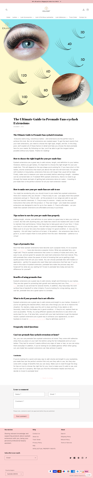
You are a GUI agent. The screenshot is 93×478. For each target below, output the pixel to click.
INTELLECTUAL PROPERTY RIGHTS (44, 448)
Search (63, 433)
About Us (36, 436)
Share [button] (17, 131)
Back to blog (48, 378)
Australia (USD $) (12, 474)
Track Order (37, 439)
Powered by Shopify (83, 475)
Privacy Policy (37, 442)
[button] (7, 10)
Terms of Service (66, 442)
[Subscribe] (35, 458)
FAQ (34, 445)
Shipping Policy (66, 436)
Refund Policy (65, 439)
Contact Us (36, 433)
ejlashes (76, 475)
